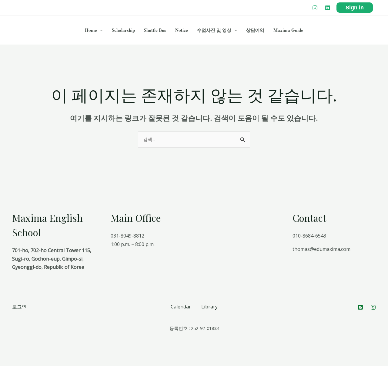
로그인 (19, 306)
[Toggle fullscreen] (33, 354)
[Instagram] (315, 8)
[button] (100, 30)
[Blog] (327, 8)
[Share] (19, 354)
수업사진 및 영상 (214, 30)
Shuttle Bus (155, 30)
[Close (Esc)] (6, 354)
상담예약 (255, 30)
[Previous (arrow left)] (6, 363)
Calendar (181, 306)
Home (91, 30)
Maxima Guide (288, 30)
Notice (181, 30)
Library (209, 306)
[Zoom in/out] (46, 354)
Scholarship (123, 30)
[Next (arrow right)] (19, 363)
